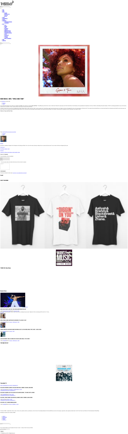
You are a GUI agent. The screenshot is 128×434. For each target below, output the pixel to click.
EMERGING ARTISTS (7, 30)
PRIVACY (4, 418)
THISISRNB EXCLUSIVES (8, 32)
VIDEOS (3, 17)
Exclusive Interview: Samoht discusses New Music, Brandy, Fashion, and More (16, 387)
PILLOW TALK (6, 35)
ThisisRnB (4, 322)
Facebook (4, 103)
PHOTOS (3, 19)
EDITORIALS (6, 28)
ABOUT (3, 416)
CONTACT (4, 419)
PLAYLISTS (6, 15)
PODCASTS (6, 36)
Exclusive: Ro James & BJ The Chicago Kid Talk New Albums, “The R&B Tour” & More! (17, 392)
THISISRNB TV (6, 23)
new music (9, 131)
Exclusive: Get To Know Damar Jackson (8, 402)
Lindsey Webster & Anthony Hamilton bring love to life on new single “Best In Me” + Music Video (20, 329)
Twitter (3, 134)
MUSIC (3, 12)
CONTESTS (6, 29)
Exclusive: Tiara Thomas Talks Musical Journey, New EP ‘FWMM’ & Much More (16, 397)
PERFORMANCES (5, 18)
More (3, 24)
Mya (6, 131)
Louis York (4, 131)
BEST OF (5, 16)
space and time (13, 131)
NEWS (3, 10)
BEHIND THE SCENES (7, 31)
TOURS (5, 27)
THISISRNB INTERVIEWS (8, 21)
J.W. (3, 399)
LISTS (5, 25)
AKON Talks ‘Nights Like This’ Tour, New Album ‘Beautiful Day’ (13, 309)
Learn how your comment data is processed (19, 172)
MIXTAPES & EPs (7, 14)
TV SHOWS (6, 37)
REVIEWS (5, 26)
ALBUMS (5, 13)
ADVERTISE (4, 40)
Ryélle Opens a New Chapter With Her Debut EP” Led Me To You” (13, 320)
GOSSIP (5, 34)
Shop (3, 9)
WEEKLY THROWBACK (7, 38)
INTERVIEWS (4, 20)
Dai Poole (3, 101)
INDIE (3, 39)
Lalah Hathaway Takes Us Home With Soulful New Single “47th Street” (15, 338)
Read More (2, 312)
